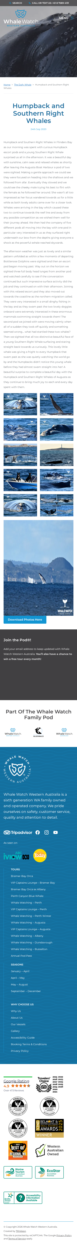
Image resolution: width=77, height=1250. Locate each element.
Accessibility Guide (23, 1037)
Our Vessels (18, 1024)
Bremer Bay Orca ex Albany (28, 889)
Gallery (15, 1031)
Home (7, 84)
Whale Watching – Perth (26, 902)
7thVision (21, 1231)
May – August (19, 984)
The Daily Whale (22, 84)
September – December (26, 991)
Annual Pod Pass (21, 955)
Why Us (16, 1011)
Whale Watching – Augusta (28, 922)
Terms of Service (17, 1238)
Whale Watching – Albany (27, 935)
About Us (17, 1017)
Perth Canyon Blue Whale (27, 896)
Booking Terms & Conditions (29, 1044)
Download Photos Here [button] (25, 619)
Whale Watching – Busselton (29, 949)
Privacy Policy (20, 1051)
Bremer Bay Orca (22, 876)
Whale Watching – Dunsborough (31, 942)
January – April (20, 971)
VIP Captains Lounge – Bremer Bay (33, 882)
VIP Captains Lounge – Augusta (30, 929)
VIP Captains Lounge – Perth (29, 909)
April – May (18, 977)
